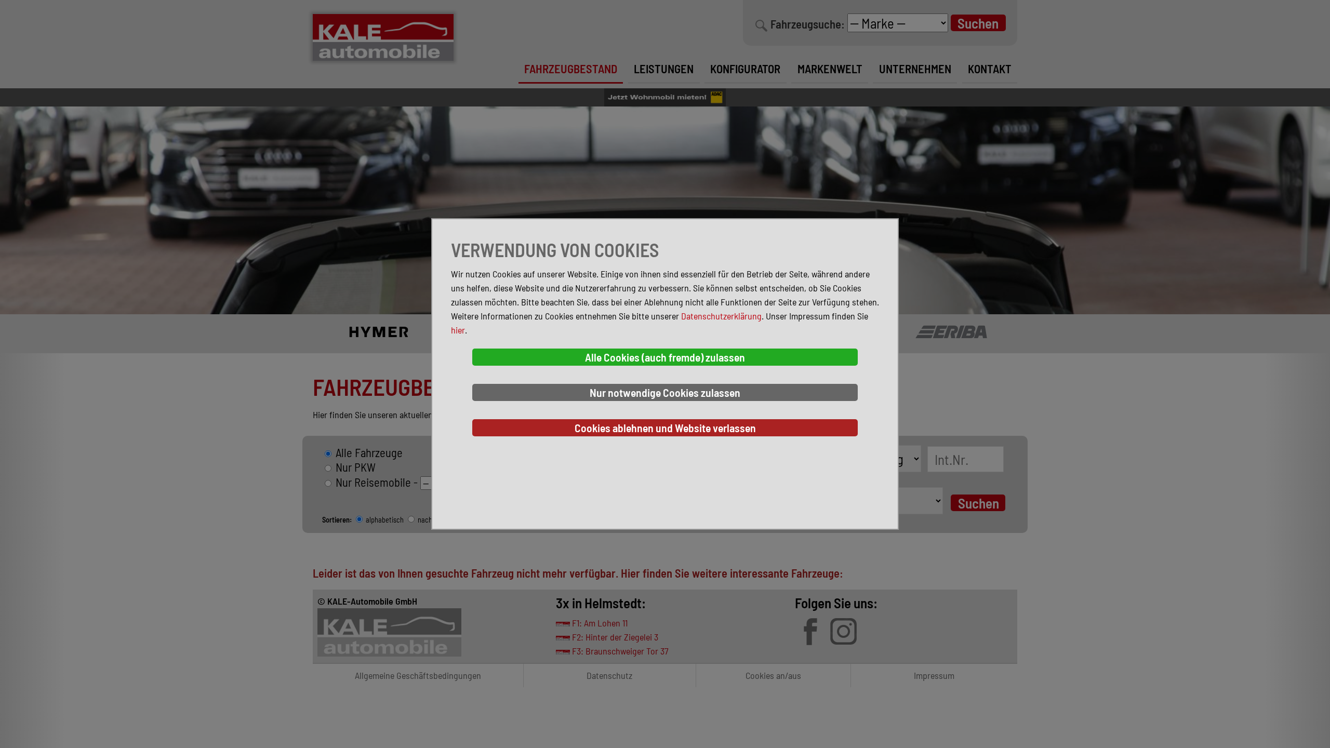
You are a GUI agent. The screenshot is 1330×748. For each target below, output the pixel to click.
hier (458, 330)
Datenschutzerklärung (721, 316)
